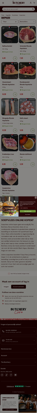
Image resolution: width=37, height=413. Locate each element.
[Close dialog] (36, 197)
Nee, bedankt (27, 214)
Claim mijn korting (27, 211)
